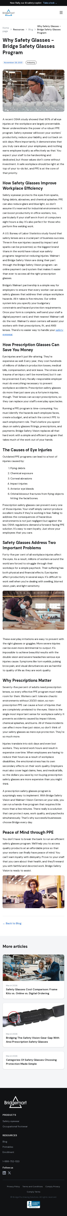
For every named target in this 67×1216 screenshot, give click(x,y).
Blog (30, 29)
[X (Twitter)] (9, 1173)
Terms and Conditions (32, 1186)
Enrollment (8, 1152)
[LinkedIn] (4, 1173)
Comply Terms (33, 1191)
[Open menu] (61, 12)
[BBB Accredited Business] (33, 1204)
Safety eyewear (11, 1121)
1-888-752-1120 (11, 1161)
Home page (6, 29)
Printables (8, 1146)
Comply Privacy (52, 1186)
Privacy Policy (13, 1186)
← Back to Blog (12, 923)
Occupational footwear (15, 1126)
